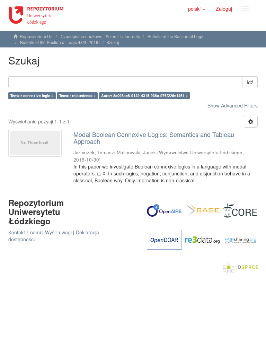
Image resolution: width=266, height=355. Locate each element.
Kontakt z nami (24, 232)
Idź (250, 82)
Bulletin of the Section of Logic (176, 36)
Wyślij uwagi (58, 232)
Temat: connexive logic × (31, 95)
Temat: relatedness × (77, 95)
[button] (197, 8)
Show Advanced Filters (232, 105)
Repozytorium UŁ (36, 36)
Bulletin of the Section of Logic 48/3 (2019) (60, 42)
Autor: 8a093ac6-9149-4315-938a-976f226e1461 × (144, 95)
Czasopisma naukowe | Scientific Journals (100, 36)
